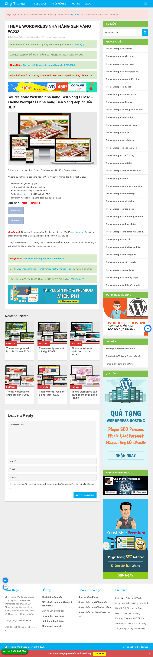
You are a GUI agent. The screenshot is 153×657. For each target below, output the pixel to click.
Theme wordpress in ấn (118, 132)
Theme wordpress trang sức (120, 209)
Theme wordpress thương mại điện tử (125, 232)
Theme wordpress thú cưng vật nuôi (124, 216)
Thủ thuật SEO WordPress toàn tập (123, 356)
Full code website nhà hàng (30, 37)
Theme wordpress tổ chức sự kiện (123, 247)
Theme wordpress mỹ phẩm (120, 201)
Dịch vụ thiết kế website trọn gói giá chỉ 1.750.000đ (49, 65)
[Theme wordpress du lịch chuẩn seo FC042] (19, 332)
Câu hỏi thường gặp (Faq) (59, 269)
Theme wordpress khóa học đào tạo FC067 (82, 351)
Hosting (75, 4)
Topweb (144, 647)
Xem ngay (80, 44)
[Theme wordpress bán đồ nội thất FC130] (52, 376)
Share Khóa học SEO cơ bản (92, 602)
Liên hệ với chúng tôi (53, 611)
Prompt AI (125, 628)
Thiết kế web (58, 4)
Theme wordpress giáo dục (119, 117)
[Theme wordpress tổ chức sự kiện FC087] (19, 376)
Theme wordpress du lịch (118, 87)
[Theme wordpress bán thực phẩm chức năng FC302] (84, 376)
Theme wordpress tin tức (118, 239)
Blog (88, 4)
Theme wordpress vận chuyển (121, 262)
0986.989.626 (77, 279)
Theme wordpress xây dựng (120, 270)
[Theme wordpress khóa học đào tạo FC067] (84, 332)
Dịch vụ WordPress (88, 597)
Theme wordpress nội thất (119, 163)
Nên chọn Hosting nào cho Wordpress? (43, 258)
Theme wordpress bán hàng (120, 56)
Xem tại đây (81, 232)
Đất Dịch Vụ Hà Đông (133, 608)
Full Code (40, 4)
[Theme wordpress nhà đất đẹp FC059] (52, 332)
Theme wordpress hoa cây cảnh (122, 125)
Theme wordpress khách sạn (120, 140)
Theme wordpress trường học (121, 254)
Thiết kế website (129, 647)
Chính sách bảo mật (52, 626)
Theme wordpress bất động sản (122, 71)
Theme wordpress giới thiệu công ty (124, 79)
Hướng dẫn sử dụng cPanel (120, 364)
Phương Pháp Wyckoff (126, 618)
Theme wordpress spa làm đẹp (121, 148)
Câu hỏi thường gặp (52, 597)
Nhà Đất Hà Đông (130, 603)
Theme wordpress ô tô (117, 178)
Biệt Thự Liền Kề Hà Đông (127, 613)
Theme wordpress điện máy (120, 102)
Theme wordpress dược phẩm (121, 94)
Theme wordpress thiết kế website (123, 285)
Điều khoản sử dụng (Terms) (30, 269)
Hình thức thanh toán (53, 621)
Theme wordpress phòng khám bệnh (124, 186)
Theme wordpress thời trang (120, 193)
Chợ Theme (15, 4)
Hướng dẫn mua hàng (53, 616)
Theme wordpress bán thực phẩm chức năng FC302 (84, 394)
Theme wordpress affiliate (119, 48)
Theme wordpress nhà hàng (53, 37)
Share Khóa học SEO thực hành (94, 607)
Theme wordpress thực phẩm (121, 224)
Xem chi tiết (99, 654)
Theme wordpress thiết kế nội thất (123, 170)
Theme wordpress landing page (122, 277)
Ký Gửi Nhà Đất (138, 628)
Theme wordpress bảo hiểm (120, 64)
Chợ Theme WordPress (16, 647)
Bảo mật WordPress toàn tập (120, 348)
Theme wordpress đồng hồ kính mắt (124, 109)
